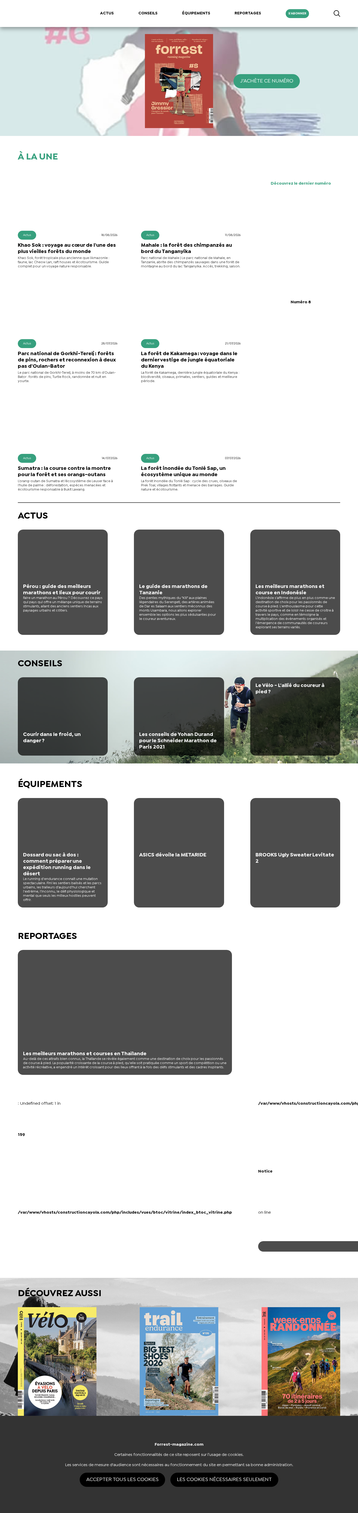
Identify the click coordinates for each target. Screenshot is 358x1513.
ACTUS (107, 13)
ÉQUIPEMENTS (196, 13)
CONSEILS (148, 13)
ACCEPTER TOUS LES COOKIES (122, 1479)
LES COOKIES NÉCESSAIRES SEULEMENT (224, 1479)
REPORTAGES (248, 13)
